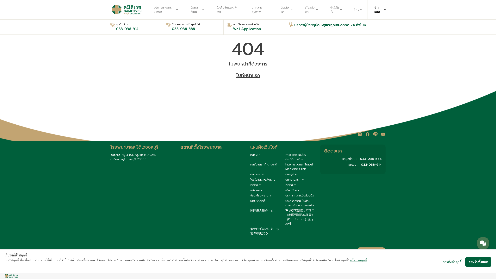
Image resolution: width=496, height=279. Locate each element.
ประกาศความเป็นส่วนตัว (299, 195)
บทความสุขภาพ (256, 9)
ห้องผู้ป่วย (291, 174)
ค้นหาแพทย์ (257, 174)
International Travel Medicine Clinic (299, 166)
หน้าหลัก (255, 155)
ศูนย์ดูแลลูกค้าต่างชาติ (263, 164)
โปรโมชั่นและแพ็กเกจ (228, 9)
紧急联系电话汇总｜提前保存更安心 (264, 231)
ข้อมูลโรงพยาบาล (260, 195)
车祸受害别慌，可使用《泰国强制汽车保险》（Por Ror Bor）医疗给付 (299, 217)
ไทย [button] (356, 10)
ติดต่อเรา (285, 9)
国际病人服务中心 (262, 210)
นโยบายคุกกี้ (257, 201)
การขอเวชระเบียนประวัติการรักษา (295, 157)
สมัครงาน (256, 190)
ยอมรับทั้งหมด (478, 262)
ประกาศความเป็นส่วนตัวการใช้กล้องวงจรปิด (299, 203)
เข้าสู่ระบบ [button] (377, 9)
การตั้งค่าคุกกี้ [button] (452, 262)
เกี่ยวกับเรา (310, 9)
